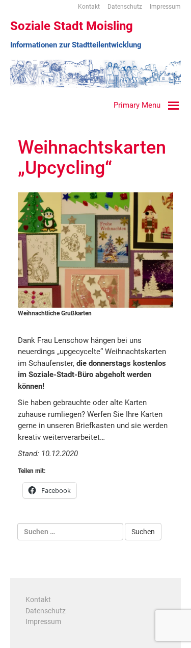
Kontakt (89, 6)
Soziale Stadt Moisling (71, 26)
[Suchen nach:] (70, 531)
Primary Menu (137, 105)
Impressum (165, 6)
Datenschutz (124, 6)
